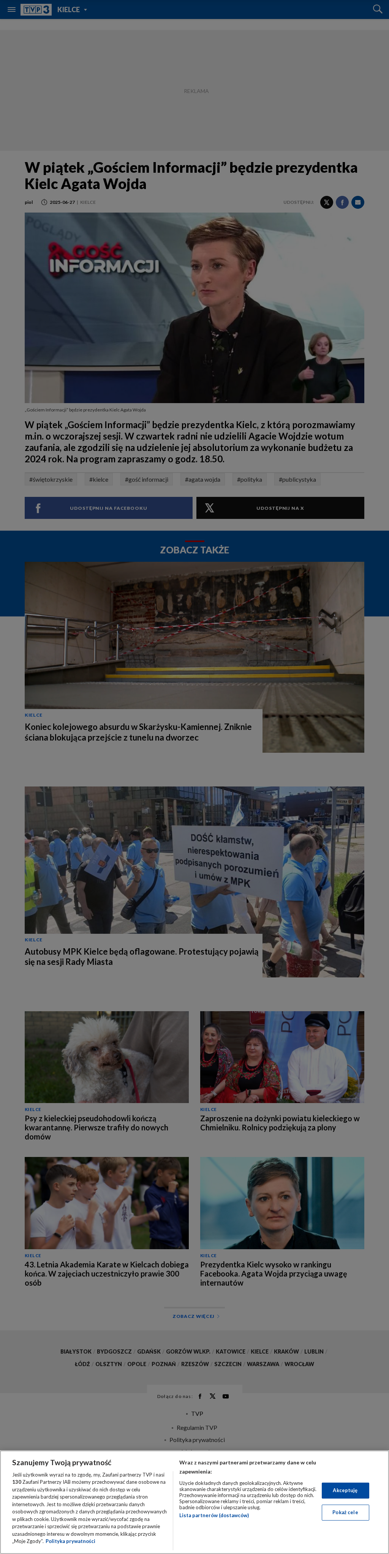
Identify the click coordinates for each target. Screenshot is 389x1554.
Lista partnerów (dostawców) (214, 1515)
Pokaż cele (345, 1512)
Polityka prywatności (70, 1541)
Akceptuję (345, 1490)
